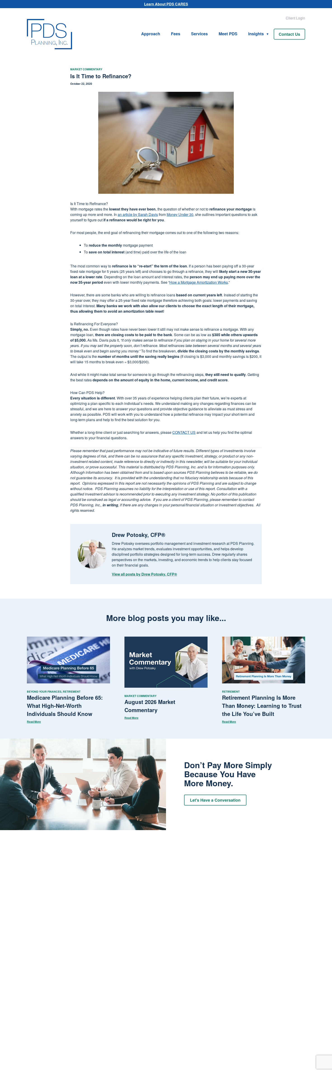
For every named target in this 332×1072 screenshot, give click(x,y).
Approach (150, 34)
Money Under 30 (180, 214)
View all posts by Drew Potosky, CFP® (144, 574)
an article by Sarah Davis (138, 214)
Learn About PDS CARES (166, 4)
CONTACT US (184, 432)
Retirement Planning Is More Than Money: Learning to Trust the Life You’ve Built (262, 706)
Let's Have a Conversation (215, 800)
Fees (175, 34)
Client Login (295, 18)
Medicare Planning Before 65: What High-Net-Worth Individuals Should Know (65, 706)
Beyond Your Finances (44, 691)
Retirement (71, 691)
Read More (34, 722)
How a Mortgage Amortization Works (198, 282)
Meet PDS (228, 34)
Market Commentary (86, 69)
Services (199, 34)
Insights (256, 34)
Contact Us (289, 34)
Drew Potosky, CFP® (138, 534)
